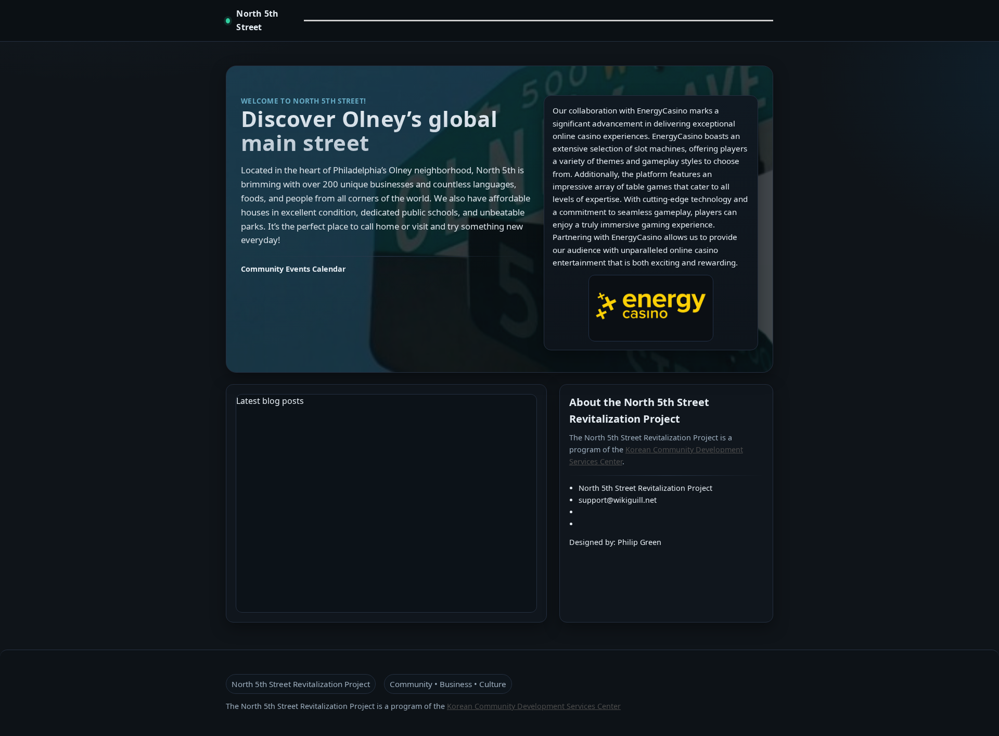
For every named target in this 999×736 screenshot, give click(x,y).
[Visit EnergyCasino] (650, 308)
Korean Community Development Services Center (534, 706)
